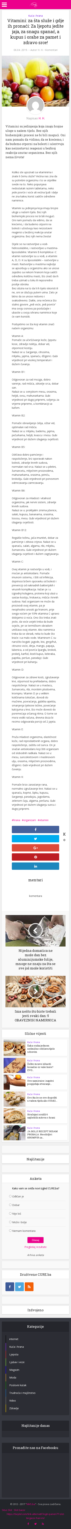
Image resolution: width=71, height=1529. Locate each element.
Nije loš (16, 1213)
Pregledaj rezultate (35, 1247)
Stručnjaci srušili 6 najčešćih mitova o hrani (41, 1116)
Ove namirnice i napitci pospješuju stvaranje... (40, 1082)
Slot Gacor (19, 1510)
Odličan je (18, 1196)
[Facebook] (9, 1286)
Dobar (16, 1205)
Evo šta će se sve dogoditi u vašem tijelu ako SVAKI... (42, 1099)
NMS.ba (31, 1504)
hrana (16, 820)
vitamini (43, 820)
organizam (29, 820)
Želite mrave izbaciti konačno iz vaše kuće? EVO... (40, 1067)
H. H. (40, 50)
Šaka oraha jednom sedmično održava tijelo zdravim (41, 1048)
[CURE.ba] (34, 4)
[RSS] (29, 1286)
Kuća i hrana (35, 15)
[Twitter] (19, 1286)
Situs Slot (7, 1510)
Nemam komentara (24, 1231)
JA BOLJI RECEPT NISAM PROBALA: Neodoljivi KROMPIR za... (42, 1134)
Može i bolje (19, 1222)
